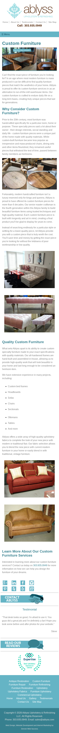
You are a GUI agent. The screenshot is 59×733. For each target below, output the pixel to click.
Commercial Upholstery (30, 695)
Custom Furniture (41, 681)
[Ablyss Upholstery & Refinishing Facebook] (22, 582)
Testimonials (27, 22)
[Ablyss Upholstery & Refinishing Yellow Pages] (31, 589)
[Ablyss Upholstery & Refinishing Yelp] (22, 589)
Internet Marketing (44, 725)
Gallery (32, 698)
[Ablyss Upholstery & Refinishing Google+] (5, 582)
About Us (15, 22)
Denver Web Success (29, 729)
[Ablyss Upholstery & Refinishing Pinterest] (5, 589)
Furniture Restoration (22, 688)
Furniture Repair (17, 684)
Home (5, 22)
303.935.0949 (33, 25)
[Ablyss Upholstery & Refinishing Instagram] (31, 582)
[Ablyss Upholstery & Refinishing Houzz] (14, 589)
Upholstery (42, 688)
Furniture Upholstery (41, 691)
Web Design (10, 725)
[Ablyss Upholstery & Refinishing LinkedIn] (14, 582)
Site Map (52, 22)
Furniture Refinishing (39, 684)
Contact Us (41, 22)
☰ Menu (5, 34)
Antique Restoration (19, 681)
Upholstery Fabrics (17, 691)
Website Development (24, 725)
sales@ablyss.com (44, 719)
